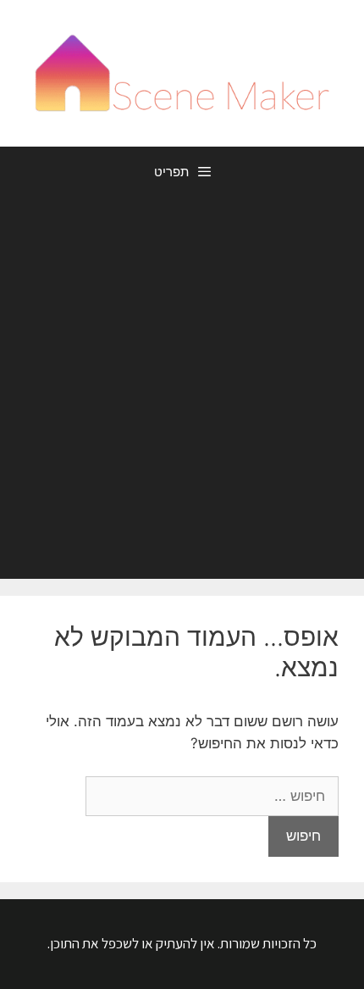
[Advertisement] (182, 388)
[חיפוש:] (212, 795)
